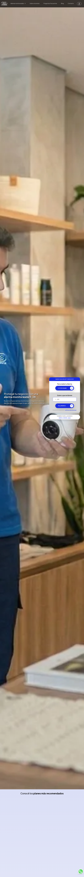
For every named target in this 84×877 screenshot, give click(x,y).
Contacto (71, 3)
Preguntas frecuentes (50, 3)
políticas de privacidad (70, 410)
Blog (62, 3)
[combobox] (56, 399)
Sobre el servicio (35, 3)
